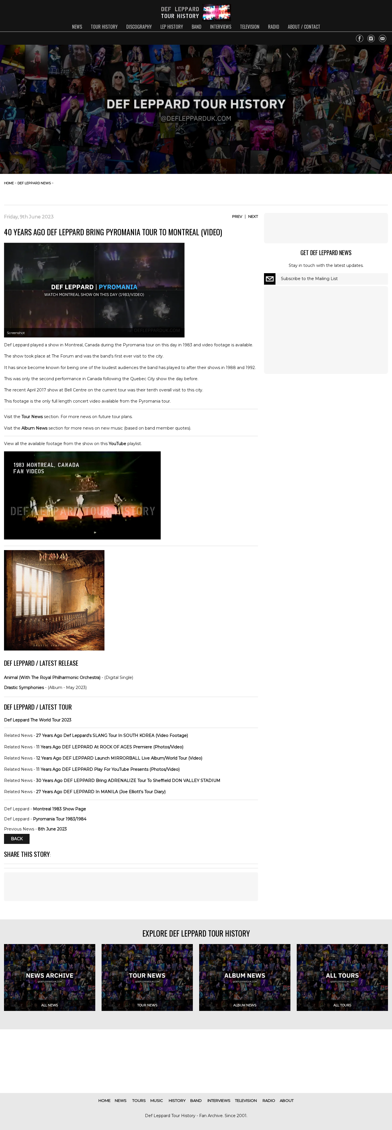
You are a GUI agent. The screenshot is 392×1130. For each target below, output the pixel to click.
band (196, 26)
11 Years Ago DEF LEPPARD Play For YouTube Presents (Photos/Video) (108, 769)
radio (273, 26)
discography (139, 26)
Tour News (32, 416)
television (249, 26)
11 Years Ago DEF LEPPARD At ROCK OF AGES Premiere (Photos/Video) (109, 747)
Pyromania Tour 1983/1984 (59, 819)
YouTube (117, 443)
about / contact (304, 26)
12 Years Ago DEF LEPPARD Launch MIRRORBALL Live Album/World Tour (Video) (119, 758)
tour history (104, 26)
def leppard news (34, 183)
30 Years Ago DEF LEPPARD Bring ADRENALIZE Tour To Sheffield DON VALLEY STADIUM (128, 780)
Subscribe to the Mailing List (309, 278)
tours (139, 1100)
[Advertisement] (342, 187)
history (177, 1100)
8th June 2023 (52, 829)
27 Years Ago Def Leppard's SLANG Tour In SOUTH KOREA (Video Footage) (112, 735)
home (9, 183)
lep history (171, 26)
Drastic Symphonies (24, 687)
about (287, 1100)
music (156, 1100)
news (77, 26)
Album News (34, 428)
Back (17, 839)
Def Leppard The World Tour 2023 (37, 720)
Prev (237, 216)
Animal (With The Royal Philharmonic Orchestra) (52, 677)
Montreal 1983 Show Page (59, 808)
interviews (220, 26)
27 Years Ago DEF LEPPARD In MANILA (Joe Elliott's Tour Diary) (101, 791)
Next (253, 216)
